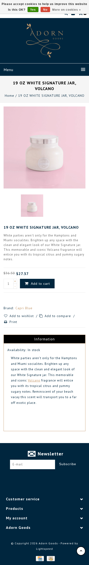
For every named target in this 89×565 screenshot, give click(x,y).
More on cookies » (66, 9)
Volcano (34, 380)
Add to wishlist (22, 316)
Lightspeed (44, 549)
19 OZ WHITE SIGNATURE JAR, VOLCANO (51, 95)
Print (13, 322)
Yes (33, 9)
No (45, 9)
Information (44, 339)
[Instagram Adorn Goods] (49, 476)
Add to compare (58, 316)
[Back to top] (80, 550)
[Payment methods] (39, 558)
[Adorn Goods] (45, 40)
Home (9, 95)
